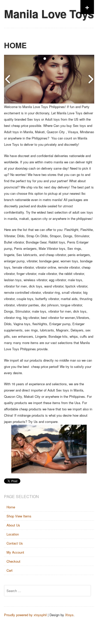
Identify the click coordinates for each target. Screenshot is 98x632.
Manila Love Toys (49, 14)
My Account (15, 552)
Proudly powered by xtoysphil (25, 614)
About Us (13, 525)
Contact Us (15, 543)
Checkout (13, 561)
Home (11, 507)
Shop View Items (19, 516)
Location (13, 534)
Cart (10, 570)
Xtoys (69, 614)
